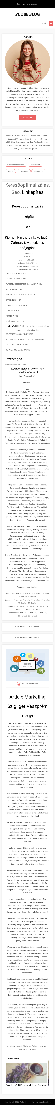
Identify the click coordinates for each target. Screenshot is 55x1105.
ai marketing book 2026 (28, 110)
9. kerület (35, 600)
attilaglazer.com (14, 289)
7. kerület (17, 600)
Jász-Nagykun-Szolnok (31, 142)
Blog (31, 88)
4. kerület (45, 593)
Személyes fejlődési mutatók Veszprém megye (26, 1085)
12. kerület (32, 603)
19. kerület (21, 613)
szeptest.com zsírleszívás (27, 269)
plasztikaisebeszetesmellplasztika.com (24, 284)
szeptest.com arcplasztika (27, 266)
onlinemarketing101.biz (27, 263)
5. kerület (23, 597)
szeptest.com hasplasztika (27, 330)
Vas (26, 148)
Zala (39, 148)
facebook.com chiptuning (17, 345)
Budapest (12, 139)
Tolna (22, 148)
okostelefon (35, 165)
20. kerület (31, 613)
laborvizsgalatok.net (16, 273)
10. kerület (44, 600)
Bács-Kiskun (11, 136)
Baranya (20, 136)
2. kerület (27, 593)
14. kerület (29, 606)
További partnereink (15, 321)
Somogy (30, 145)
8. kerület (26, 600)
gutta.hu (27, 257)
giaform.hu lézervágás (15, 365)
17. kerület (25, 609)
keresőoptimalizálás (15, 97)
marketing (23, 171)
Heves (18, 142)
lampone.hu (28, 253)
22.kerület (22, 616)
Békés (27, 136)
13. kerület (19, 606)
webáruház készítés (15, 165)
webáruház (39, 171)
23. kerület (32, 616)
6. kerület (32, 597)
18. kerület (36, 609)
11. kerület (22, 603)
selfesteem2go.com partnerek (20, 334)
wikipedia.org (12, 316)
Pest (24, 145)
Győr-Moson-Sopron (38, 139)
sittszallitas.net (13, 300)
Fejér (27, 139)
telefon (10, 171)
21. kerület (41, 613)
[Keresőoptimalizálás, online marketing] (27, 14)
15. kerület (40, 606)
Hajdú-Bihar (10, 142)
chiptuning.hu (12, 311)
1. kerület (18, 593)
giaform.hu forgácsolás (17, 279)
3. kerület (36, 593)
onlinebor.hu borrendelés (18, 305)
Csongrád (20, 139)
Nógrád (18, 145)
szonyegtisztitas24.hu (27, 260)
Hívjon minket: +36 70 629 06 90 (26, 4)
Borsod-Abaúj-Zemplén (40, 136)
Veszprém (32, 148)
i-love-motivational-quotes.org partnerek (25, 339)
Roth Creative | (35, 1102)
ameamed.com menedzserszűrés (20, 295)
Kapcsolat (27, 118)
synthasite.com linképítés (18, 350)
